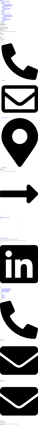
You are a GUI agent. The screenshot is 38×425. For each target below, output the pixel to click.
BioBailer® (2, 7)
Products (2, 13)
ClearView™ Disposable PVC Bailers (7, 15)
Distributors (2, 21)
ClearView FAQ (5, 17)
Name (1, 32)
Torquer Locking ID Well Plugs (6, 6)
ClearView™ (3, 3)
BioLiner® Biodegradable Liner (7, 19)
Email (1, 33)
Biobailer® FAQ (5, 9)
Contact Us (2, 10)
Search (1, 40)
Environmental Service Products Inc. (5, 2)
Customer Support (2, 339)
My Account (2, 11)
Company (1, 34)
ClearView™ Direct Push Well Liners (7, 4)
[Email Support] (19, 379)
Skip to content (2, 0)
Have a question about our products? (4, 217)
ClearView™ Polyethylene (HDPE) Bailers (8, 5)
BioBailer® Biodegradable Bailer (7, 8)
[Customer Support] (19, 338)
